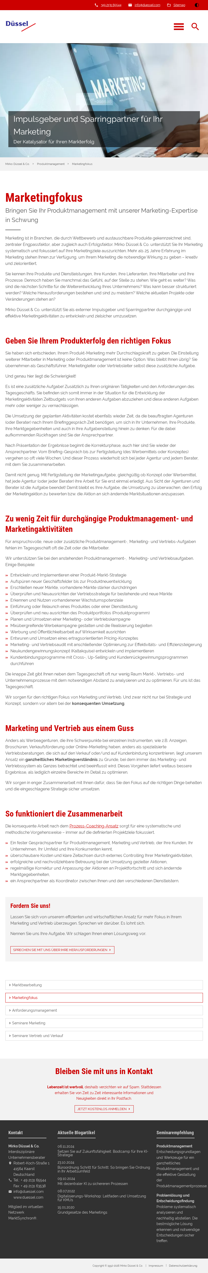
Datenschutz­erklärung (183, 1265)
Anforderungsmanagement (34, 1010)
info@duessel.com (147, 5)
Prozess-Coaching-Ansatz (94, 826)
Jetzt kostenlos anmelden (102, 1109)
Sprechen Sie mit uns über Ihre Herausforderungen (60, 950)
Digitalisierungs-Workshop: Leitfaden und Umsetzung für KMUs (102, 1198)
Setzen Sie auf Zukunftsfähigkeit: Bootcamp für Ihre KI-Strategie (103, 1153)
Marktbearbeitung (27, 985)
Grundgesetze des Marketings (82, 1212)
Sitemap (179, 5)
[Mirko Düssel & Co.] (20, 26)
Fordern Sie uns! (30, 905)
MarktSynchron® (22, 1218)
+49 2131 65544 (111, 5)
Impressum (156, 1265)
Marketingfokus (25, 998)
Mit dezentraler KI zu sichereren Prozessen (93, 1183)
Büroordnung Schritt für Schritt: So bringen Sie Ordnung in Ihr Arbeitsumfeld (104, 1169)
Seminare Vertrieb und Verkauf (37, 1036)
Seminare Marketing (28, 1023)
